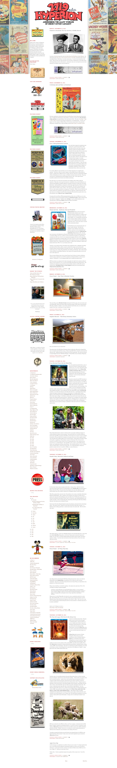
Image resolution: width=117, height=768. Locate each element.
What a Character (33, 467)
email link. (41, 352)
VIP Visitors (32, 462)
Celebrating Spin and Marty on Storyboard (60, 85)
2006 (32, 536)
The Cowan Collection (34, 603)
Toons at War (32, 609)
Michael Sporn (32, 592)
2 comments (65, 541)
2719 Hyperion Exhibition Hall (36, 374)
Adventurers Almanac (34, 375)
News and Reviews (60, 78)
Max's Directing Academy (35, 274)
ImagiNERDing (33, 581)
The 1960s (32, 442)
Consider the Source (33, 383)
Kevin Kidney (32, 587)
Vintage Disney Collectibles (35, 612)
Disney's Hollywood (33, 392)
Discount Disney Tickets (36, 687)
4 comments (65, 202)
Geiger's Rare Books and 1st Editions (37, 281)
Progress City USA (33, 597)
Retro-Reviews (32, 419)
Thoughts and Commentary (62, 756)
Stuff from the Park (33, 601)
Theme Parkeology (33, 450)
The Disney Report (33, 606)
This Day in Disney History (35, 608)
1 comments (65, 268)
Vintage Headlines (33, 457)
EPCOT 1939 (32, 396)
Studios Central (33, 600)
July (33, 516)
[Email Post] (69, 77)
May (33, 520)
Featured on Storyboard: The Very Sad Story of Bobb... (38, 502)
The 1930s (32, 437)
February (34, 525)
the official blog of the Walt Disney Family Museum (74, 56)
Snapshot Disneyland (34, 426)
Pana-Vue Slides (33, 414)
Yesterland (32, 623)
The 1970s (32, 443)
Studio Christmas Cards (34, 434)
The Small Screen (33, 448)
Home (66, 761)
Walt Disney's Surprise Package (35, 465)
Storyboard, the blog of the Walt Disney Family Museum (69, 116)
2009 (32, 531)
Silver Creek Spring (33, 425)
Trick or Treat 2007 (33, 456)
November (34, 500)
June (33, 518)
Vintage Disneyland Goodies (35, 614)
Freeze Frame (59, 310)
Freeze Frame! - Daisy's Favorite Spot (56, 607)
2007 (32, 534)
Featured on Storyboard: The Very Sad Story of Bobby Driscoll (65, 30)
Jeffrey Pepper (32, 64)
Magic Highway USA (34, 410)
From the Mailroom (33, 403)
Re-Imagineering (33, 598)
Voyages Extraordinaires (34, 617)
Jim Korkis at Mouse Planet (35, 584)
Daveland (32, 566)
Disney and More (33, 571)
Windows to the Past (34, 468)
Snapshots (32, 430)
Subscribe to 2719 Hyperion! (37, 259)
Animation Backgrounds (34, 563)
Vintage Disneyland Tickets (35, 615)
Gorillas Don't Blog (33, 578)
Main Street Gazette (33, 589)
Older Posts (85, 761)
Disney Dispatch (33, 572)
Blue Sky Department (34, 379)
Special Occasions (33, 433)
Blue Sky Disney (33, 564)
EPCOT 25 (32, 397)
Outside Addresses (33, 413)
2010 (32, 529)
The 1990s (32, 445)
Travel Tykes (32, 454)
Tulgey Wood (32, 611)
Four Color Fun (33, 400)
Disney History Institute (34, 575)
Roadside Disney (33, 420)
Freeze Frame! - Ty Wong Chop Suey (59, 548)
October (34, 511)
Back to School (33, 377)
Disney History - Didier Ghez (35, 574)
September (34, 513)
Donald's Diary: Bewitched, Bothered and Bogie (61, 456)
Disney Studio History (34, 391)
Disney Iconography (34, 389)
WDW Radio (32, 618)
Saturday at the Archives (34, 423)
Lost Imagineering (33, 408)
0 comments (65, 77)
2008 (32, 532)
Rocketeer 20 (32, 422)
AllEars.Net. (32, 561)
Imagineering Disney (34, 580)
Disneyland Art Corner (34, 394)
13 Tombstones (33, 372)
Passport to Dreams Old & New (35, 595)
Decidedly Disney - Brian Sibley (36, 569)
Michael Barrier (33, 591)
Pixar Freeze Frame (33, 417)
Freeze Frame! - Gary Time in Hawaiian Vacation (62, 276)
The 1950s (73, 542)
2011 (32, 498)
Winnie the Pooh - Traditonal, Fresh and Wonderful (62, 210)
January (34, 527)
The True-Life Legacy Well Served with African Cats (63, 617)
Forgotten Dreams (33, 399)
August (34, 514)
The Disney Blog (33, 604)
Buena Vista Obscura (34, 380)
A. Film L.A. (32, 560)
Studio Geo (32, 436)
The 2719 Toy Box (33, 447)
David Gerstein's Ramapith (35, 567)
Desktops (31, 386)
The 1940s (32, 439)
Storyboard (57, 56)
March (34, 523)
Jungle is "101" (33, 586)
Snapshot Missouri (60, 356)
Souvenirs (32, 431)
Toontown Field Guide (34, 453)
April (33, 521)
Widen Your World (33, 621)
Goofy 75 (32, 406)
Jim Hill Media (33, 583)
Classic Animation (60, 542)
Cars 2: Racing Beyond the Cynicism (59, 143)
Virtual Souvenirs (33, 464)
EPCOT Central (33, 577)
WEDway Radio (33, 620)
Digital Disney (32, 388)
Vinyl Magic (32, 460)
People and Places (33, 416)
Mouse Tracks (32, 594)
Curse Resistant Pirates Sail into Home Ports (61, 363)
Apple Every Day (54, 743)
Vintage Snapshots (33, 459)
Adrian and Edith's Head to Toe (35, 273)
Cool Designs (32, 385)
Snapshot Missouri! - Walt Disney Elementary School (63, 316)
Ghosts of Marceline (33, 405)
